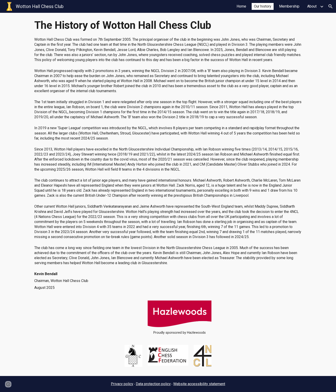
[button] (330, 6)
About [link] (312, 6)
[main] (167, 25)
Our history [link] (262, 6)
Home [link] (241, 6)
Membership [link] (289, 6)
